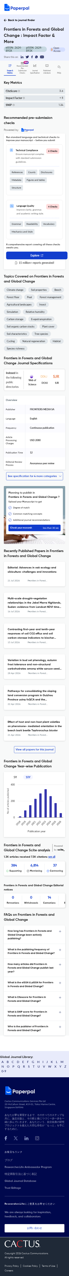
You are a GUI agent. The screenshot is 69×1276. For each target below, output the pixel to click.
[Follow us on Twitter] (16, 1138)
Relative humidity (35, 311)
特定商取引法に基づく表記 (21, 1174)
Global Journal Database (20, 1181)
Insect (42, 304)
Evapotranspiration (41, 319)
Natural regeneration (33, 341)
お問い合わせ (34, 1228)
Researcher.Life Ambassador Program (28, 1167)
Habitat (57, 341)
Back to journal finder (21, 20)
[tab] (34, 934)
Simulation (12, 311)
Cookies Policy (30, 1266)
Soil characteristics (17, 333)
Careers (9, 1271)
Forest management (50, 297)
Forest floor (13, 297)
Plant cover (48, 326)
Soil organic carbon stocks (20, 326)
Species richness (16, 348)
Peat (29, 297)
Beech (57, 289)
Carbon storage (15, 319)
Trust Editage (13, 1188)
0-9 (4, 1071)
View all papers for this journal (34, 749)
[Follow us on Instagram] (37, 1138)
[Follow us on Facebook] (6, 1138)
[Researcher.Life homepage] (34, 1090)
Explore (34, 255)
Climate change (15, 289)
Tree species (41, 333)
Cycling (11, 341)
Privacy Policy (12, 1266)
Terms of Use (48, 1266)
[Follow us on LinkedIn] (26, 1138)
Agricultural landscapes (19, 304)
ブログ (9, 1160)
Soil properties (39, 289)
